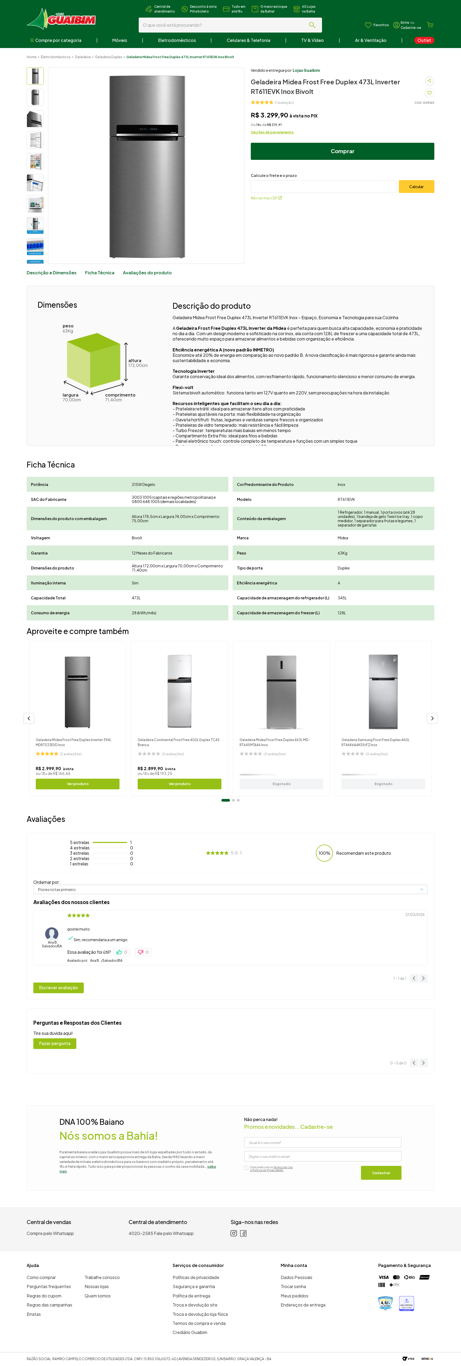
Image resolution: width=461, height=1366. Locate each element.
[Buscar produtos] (313, 25)
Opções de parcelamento (272, 132)
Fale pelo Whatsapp (174, 1233)
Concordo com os (271, 1169)
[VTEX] (408, 1359)
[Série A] (427, 1359)
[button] (28, 718)
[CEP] (324, 183)
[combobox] (230, 25)
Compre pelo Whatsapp (50, 1233)
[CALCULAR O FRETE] (416, 186)
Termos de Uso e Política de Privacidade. (271, 1169)
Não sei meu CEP (264, 198)
